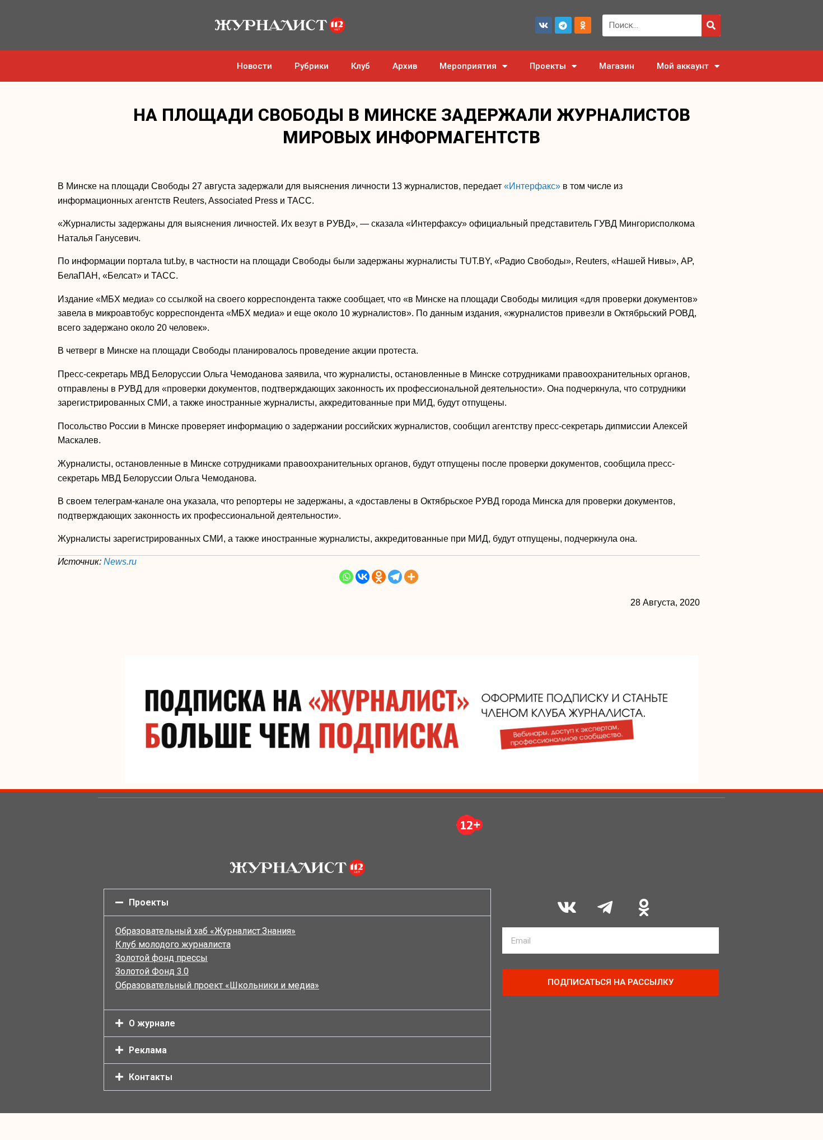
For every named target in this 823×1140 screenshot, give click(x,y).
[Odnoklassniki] (582, 25)
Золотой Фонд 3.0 (152, 971)
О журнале (152, 1023)
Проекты (548, 66)
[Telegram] (563, 25)
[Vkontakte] (363, 577)
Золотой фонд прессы (161, 958)
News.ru (120, 561)
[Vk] (543, 25)
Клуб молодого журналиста (173, 944)
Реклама (148, 1050)
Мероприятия (468, 66)
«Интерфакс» (532, 186)
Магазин (616, 66)
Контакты (150, 1077)
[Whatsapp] (346, 577)
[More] (411, 577)
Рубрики (311, 66)
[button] (297, 902)
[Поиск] (711, 25)
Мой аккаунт (683, 66)
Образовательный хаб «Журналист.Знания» (205, 931)
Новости (254, 66)
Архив (404, 66)
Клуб (360, 66)
